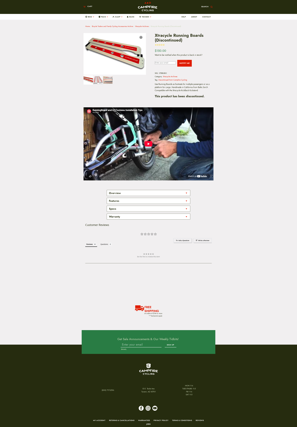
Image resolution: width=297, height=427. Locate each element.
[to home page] (148, 6)
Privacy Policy (161, 420)
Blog (131, 17)
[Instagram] (148, 408)
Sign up (170, 345)
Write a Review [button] (203, 240)
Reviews (200, 420)
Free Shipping (151, 308)
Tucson (145, 17)
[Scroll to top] (6, 418)
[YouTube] (155, 408)
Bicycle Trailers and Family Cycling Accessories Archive (112, 26)
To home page (148, 369)
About (194, 17)
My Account (99, 420)
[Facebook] (141, 408)
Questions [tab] (104, 244)
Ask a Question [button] (183, 240)
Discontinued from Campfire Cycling (172, 80)
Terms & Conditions (182, 420)
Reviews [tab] (89, 244)
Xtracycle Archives (142, 26)
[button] (141, 37)
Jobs (148, 424)
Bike (90, 17)
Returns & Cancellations (122, 420)
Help (183, 17)
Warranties (144, 420)
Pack (103, 17)
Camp (117, 17)
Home (87, 26)
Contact (206, 17)
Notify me (185, 63)
